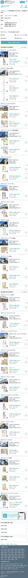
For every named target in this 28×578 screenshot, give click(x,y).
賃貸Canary (3, 544)
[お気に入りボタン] (25, 63)
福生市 (3, 35)
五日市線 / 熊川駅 (8, 22)
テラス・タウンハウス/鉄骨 (21, 35)
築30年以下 (4, 38)
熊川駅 (15, 544)
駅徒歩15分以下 (19, 38)
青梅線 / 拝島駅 (8, 24)
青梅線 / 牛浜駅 (8, 26)
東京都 (8, 544)
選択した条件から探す (14, 42)
